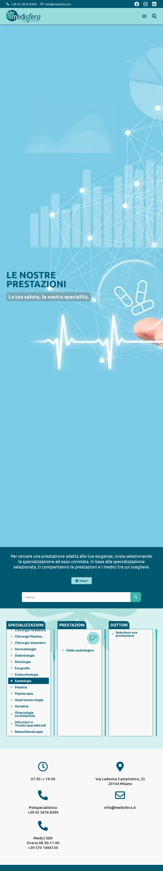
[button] (144, 16)
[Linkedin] (154, 4)
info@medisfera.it (120, 807)
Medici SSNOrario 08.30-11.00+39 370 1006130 (43, 842)
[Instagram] (145, 4)
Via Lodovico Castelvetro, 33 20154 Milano (120, 781)
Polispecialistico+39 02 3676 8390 (43, 810)
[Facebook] (136, 4)
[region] (28, 682)
